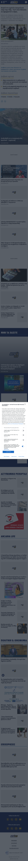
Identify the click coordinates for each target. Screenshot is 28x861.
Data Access (14, 456)
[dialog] (14, 430)
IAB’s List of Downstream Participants (15, 423)
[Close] (25, 404)
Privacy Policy (21, 456)
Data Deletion (6, 456)
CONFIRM (8, 451)
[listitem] (14, 427)
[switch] (23, 430)
